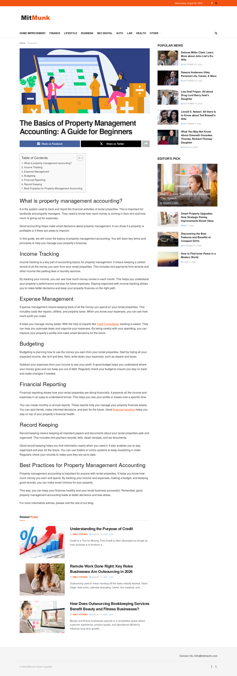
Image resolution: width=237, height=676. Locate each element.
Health (141, 33)
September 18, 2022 (192, 103)
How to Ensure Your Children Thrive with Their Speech (185, 196)
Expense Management (36, 171)
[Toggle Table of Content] (78, 158)
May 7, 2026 (188, 225)
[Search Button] (216, 33)
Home (22, 42)
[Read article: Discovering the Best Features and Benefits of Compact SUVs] (168, 239)
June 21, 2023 (189, 261)
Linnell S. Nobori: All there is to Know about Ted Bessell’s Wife (198, 115)
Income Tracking (33, 167)
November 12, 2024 (192, 245)
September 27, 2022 (192, 64)
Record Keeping (33, 184)
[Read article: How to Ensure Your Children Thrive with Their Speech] (187, 185)
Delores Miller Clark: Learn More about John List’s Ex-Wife (197, 56)
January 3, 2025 (170, 202)
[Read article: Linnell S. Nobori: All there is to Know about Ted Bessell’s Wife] (168, 117)
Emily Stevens (80, 534)
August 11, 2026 (99, 577)
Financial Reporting (34, 180)
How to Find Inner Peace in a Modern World (198, 255)
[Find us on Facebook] (212, 3)
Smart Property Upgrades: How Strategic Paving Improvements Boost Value (197, 217)
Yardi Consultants (108, 324)
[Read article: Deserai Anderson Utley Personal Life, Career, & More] (168, 78)
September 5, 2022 (192, 123)
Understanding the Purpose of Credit (101, 528)
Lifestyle (70, 33)
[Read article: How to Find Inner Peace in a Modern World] (168, 259)
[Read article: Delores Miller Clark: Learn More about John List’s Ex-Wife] (168, 58)
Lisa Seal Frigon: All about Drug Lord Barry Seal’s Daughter (197, 95)
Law (129, 33)
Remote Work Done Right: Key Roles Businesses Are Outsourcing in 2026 (101, 568)
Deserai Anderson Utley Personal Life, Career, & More (199, 74)
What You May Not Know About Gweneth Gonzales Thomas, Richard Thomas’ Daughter (197, 137)
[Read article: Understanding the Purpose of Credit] (42, 542)
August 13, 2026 (99, 534)
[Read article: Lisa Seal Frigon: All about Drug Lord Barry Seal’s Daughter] (168, 97)
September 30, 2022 (192, 80)
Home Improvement (33, 33)
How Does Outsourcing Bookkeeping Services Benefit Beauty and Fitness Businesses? (109, 606)
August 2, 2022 (190, 147)
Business (87, 33)
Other (154, 33)
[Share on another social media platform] (146, 144)
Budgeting (29, 175)
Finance (54, 33)
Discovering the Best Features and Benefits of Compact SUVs (196, 237)
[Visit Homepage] (36, 18)
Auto (119, 33)
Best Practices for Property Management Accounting (53, 188)
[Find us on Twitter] (216, 3)
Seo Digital (104, 33)
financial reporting (124, 409)
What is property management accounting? (48, 163)
